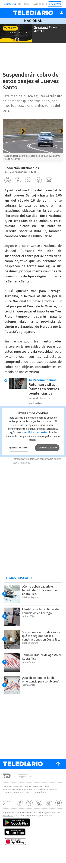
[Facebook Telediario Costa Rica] (20, 803)
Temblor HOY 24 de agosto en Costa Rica (42, 657)
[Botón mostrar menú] (4, 13)
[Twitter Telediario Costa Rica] (29, 803)
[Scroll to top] (58, 764)
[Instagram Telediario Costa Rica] (39, 803)
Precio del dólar (39, 4)
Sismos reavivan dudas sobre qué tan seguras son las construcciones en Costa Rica (41, 636)
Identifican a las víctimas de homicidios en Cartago (40, 611)
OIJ (19, 4)
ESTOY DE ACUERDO (47, 447)
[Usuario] (61, 12)
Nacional (33, 21)
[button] (7, 180)
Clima (27, 4)
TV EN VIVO (56, 3)
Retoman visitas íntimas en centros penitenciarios (44, 389)
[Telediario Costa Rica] (33, 13)
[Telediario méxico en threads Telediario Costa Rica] (49, 803)
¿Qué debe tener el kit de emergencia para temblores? (40, 680)
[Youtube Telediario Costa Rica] (58, 803)
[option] (33, 140)
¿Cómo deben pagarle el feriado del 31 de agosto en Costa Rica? (40, 590)
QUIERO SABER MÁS (19, 447)
